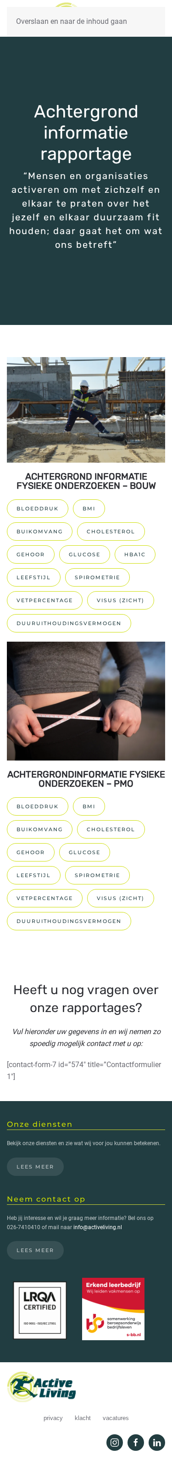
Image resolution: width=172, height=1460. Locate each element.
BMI (89, 508)
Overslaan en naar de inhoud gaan (71, 21)
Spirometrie (97, 577)
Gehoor (31, 554)
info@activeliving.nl (97, 1227)
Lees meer (35, 1167)
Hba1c (135, 554)
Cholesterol (111, 531)
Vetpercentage (45, 600)
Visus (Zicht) (120, 600)
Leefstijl (34, 577)
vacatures (116, 1418)
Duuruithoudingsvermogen (69, 623)
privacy (53, 1418)
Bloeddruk (38, 508)
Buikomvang (40, 531)
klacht (83, 1418)
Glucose (84, 554)
